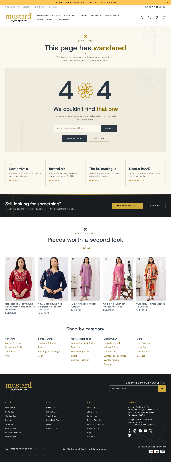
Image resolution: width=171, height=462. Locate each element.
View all (85, 248)
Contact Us (92, 416)
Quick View (20, 298)
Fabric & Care (39, 7)
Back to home (75, 138)
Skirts (74, 356)
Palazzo (42, 347)
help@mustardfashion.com (140, 419)
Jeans (41, 356)
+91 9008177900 (135, 422)
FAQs (48, 424)
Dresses (83, 15)
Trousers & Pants (47, 343)
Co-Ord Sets (70, 15)
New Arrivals (42, 15)
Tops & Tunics (12, 351)
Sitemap (91, 436)
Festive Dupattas (80, 351)
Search (109, 128)
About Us (91, 407)
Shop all (99, 138)
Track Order (52, 7)
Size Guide (10, 7)
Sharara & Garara (80, 360)
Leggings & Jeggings (49, 351)
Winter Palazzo (112, 360)
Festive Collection (45, 19)
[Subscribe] (162, 388)
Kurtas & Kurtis (13, 343)
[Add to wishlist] (8, 259)
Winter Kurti (110, 351)
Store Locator (24, 7)
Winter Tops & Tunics (115, 356)
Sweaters (109, 364)
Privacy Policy (93, 428)
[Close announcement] (167, 2)
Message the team (127, 206)
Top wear (95, 15)
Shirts (8, 356)
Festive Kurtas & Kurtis (83, 343)
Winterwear (64, 19)
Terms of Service (94, 420)
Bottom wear (111, 15)
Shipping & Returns (54, 420)
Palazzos (75, 347)
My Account (51, 428)
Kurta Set (56, 15)
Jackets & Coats (112, 343)
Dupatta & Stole (13, 347)
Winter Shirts (111, 347)
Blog (89, 432)
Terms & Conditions (95, 424)
